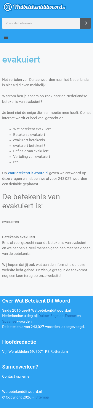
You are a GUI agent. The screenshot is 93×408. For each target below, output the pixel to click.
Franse (70, 316)
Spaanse (9, 321)
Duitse (43, 316)
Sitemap (42, 397)
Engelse (56, 316)
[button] (46, 37)
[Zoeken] (85, 23)
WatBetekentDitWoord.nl (28, 173)
